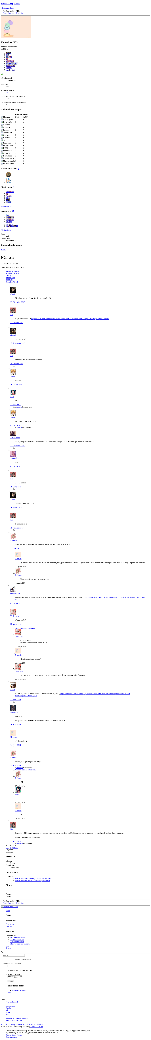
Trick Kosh (14, 616)
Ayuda (8, 1008)
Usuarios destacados (17, 937)
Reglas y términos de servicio (16, 1018)
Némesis (18, 559)
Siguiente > (14, 848)
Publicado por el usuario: (12, 964)
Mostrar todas (6, 206)
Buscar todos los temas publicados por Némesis (32, 881)
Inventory (9, 280)
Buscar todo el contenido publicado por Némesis (33, 879)
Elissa (12, 690)
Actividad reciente (12, 273)
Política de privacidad (14, 1020)
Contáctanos (10, 1006)
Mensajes (9, 276)
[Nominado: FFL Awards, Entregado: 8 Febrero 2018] (8, 175)
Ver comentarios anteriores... (25, 628)
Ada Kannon (15, 438)
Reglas (8, 948)
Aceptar (9, 1035)
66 (13, 211)
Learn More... (17, 1035)
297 (7, 93)
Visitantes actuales (17, 940)
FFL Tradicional (12, 1002)
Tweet (3, 250)
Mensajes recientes (19, 990)
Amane (19, 407)
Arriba (8, 1012)
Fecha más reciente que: (12, 974)
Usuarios (9, 926)
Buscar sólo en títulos (23, 960)
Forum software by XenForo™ (23, 1024)
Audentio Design (36, 1027)
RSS (7, 1014)
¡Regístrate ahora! (7, 8)
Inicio (8, 1010)
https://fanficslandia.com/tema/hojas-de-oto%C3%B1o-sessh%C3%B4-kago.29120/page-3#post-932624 (70, 319)
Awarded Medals (12, 282)
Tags (7, 946)
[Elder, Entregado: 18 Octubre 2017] (8, 181)
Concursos (10, 924)
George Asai (15, 593)
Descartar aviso (11, 1037)
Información (10, 278)
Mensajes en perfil (12, 271)
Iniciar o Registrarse (10, 3)
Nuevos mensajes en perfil (20, 944)
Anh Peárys (14, 458)
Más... (10, 992)
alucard (13, 335)
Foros (8, 911)
